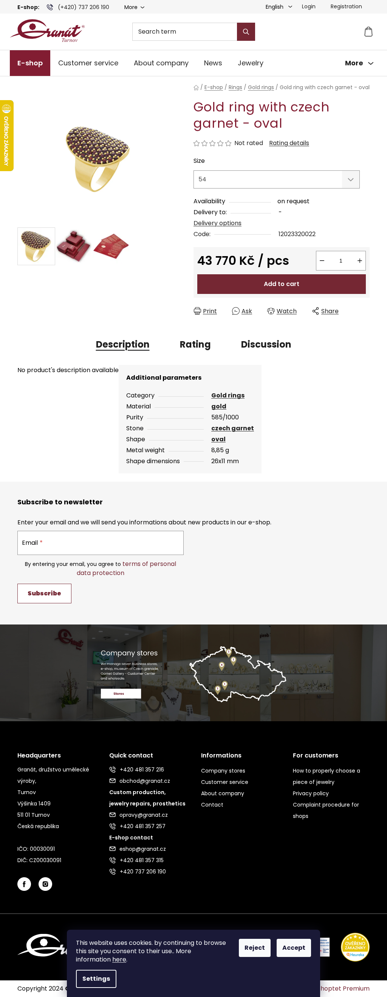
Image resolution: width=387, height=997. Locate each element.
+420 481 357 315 (142, 860)
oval (218, 439)
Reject (255, 947)
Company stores (223, 770)
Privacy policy (311, 793)
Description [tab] (123, 344)
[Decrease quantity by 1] (322, 260)
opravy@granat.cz (143, 815)
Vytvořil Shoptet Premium (331, 989)
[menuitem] (30, 63)
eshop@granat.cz (142, 849)
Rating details (289, 143)
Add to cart (281, 284)
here (119, 959)
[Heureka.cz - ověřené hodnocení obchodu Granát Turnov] (350, 946)
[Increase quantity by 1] (359, 260)
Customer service (224, 782)
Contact (212, 804)
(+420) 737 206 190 (83, 7)
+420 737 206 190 (143, 871)
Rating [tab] (195, 344)
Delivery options (217, 223)
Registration (346, 6)
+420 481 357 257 (143, 826)
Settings (96, 978)
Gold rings (228, 395)
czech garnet (232, 428)
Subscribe (44, 593)
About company (222, 793)
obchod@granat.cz (144, 781)
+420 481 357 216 (142, 769)
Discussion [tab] (266, 344)
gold (218, 406)
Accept (293, 947)
